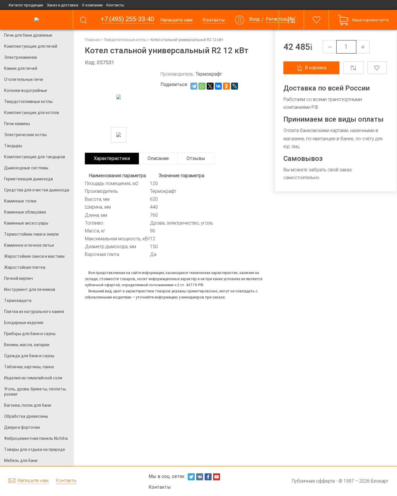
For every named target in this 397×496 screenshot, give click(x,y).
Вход (254, 19)
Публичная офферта (313, 481)
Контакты (115, 5)
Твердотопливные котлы (125, 40)
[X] (210, 86)
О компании (92, 5)
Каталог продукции (26, 5)
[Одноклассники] (226, 86)
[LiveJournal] (234, 86)
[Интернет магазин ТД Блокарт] (36, 20)
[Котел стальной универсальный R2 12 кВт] (118, 135)
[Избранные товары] (316, 20)
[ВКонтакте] (218, 86)
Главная (92, 40)
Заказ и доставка (62, 5)
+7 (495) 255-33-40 (127, 19)
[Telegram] (193, 86)
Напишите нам (33, 480)
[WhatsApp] (202, 86)
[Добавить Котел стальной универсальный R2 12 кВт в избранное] (377, 67)
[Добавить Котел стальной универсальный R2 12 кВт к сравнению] (353, 67)
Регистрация (280, 19)
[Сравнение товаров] (291, 20)
